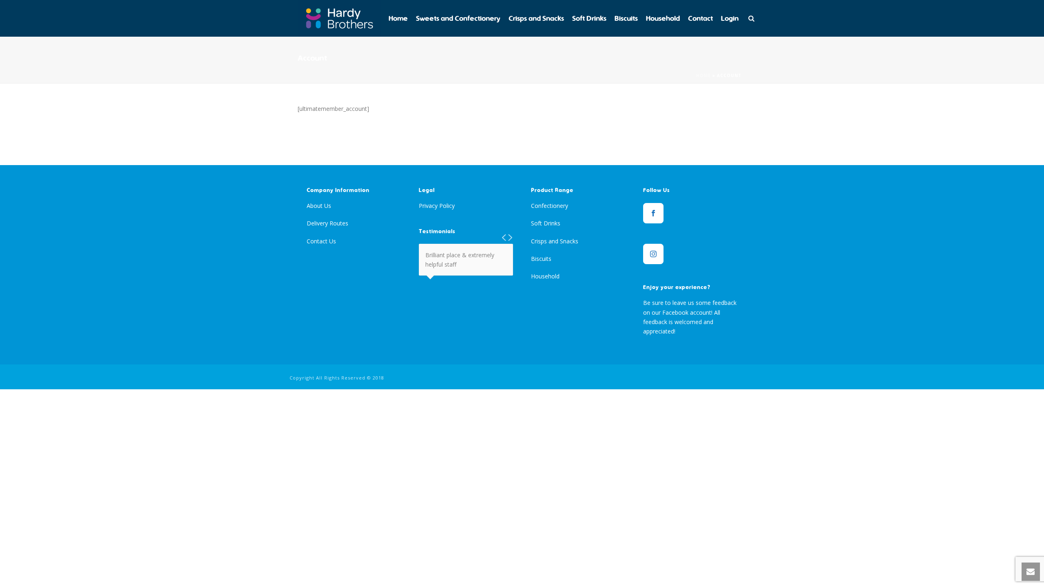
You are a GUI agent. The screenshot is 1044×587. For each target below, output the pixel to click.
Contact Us (321, 241)
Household (663, 18)
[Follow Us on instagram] (653, 254)
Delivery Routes (327, 223)
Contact (700, 18)
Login (730, 18)
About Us (319, 206)
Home (398, 18)
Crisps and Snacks (536, 18)
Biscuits (626, 18)
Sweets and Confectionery (458, 18)
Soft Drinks (589, 18)
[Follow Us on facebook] (653, 213)
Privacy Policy (437, 206)
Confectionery (549, 206)
